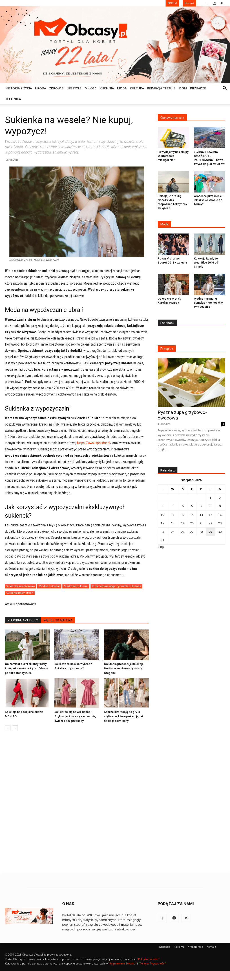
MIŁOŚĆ (91, 88)
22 (210, 523)
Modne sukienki (49, 586)
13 (192, 515)
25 (173, 532)
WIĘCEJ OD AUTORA (58, 620)
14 (201, 515)
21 (201, 523)
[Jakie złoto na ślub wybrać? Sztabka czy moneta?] (76, 644)
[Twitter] (221, 3)
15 (210, 515)
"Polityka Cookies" (148, 959)
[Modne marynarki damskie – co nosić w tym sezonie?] (209, 284)
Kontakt (211, 947)
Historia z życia (18, 88)
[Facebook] (206, 3)
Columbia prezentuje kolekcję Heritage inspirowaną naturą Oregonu (124, 668)
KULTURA (137, 88)
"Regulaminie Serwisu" (122, 963)
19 (183, 523)
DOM (183, 88)
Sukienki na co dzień (19, 593)
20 (192, 523)
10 (162, 515)
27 (192, 532)
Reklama (179, 947)
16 (220, 515)
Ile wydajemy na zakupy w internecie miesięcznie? (173, 156)
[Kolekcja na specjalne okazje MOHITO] (27, 692)
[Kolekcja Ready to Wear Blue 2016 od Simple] (209, 244)
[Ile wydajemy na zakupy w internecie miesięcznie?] (173, 137)
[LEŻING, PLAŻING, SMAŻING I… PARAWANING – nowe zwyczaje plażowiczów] (209, 137)
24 (162, 532)
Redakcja (164, 947)
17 (162, 523)
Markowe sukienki (76, 586)
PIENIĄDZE (198, 88)
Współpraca (195, 947)
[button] (224, 89)
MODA (122, 88)
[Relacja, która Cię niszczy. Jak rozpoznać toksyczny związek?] (173, 181)
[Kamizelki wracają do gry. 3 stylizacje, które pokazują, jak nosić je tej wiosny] (126, 692)
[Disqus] (77, 802)
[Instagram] (214, 3)
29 (210, 532)
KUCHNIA (107, 88)
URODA (40, 88)
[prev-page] (8, 728)
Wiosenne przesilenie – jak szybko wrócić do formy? (209, 200)
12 (183, 515)
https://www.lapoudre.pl (93, 443)
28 (201, 532)
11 (173, 515)
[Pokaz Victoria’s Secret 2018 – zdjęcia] (173, 244)
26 (183, 532)
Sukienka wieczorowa (20, 586)
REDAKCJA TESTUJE (161, 88)
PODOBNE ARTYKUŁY (23, 620)
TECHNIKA (13, 99)
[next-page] (15, 728)
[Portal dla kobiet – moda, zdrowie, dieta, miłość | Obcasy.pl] (115, 44)
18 (173, 523)
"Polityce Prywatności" (152, 963)
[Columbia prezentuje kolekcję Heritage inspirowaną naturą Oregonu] (126, 644)
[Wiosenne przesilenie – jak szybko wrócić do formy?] (209, 181)
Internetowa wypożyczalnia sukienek (116, 586)
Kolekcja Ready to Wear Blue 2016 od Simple (206, 262)
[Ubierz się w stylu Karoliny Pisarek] (173, 284)
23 (220, 523)
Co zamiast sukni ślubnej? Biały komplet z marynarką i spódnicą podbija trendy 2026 (26, 668)
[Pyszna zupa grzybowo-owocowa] (191, 382)
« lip (161, 547)
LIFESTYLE (74, 88)
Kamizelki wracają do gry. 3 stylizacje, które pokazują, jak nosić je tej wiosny (124, 716)
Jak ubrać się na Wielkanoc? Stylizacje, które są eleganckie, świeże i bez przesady (75, 716)
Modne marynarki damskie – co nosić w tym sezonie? (208, 302)
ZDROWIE (56, 88)
